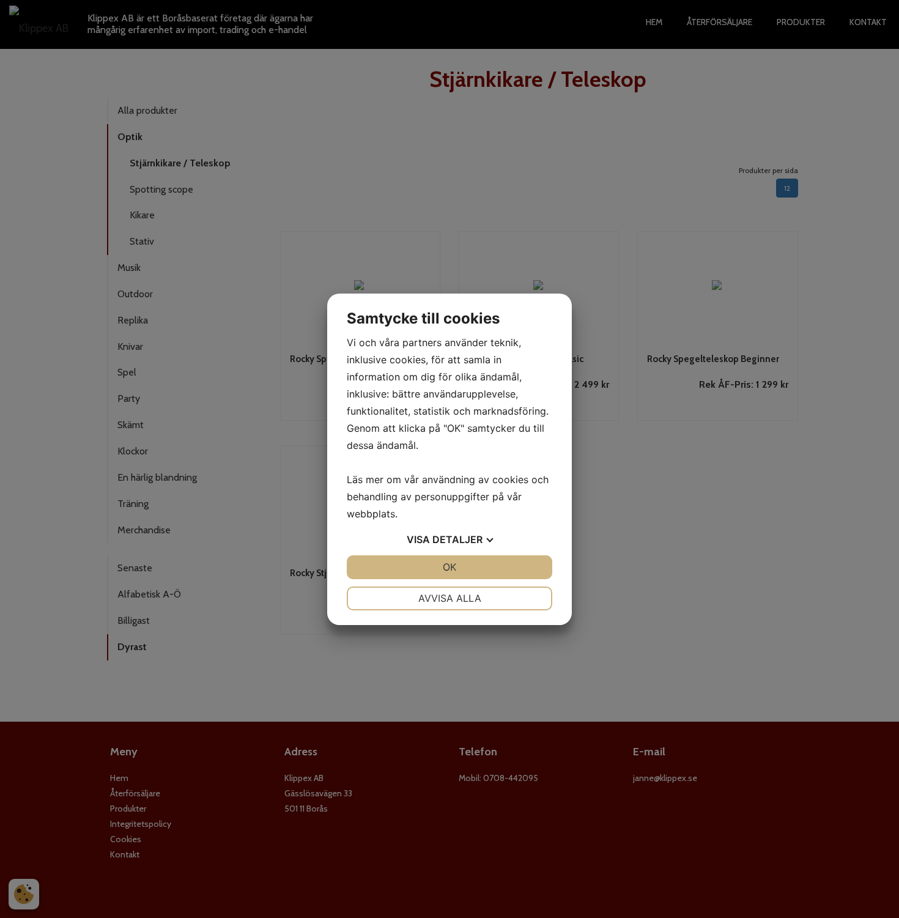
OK (449, 567)
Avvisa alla (449, 598)
